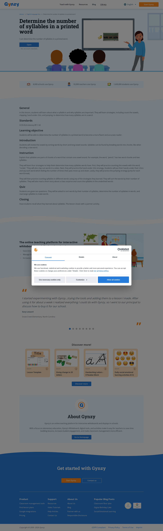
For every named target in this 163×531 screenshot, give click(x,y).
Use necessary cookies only (49, 280)
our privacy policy (101, 271)
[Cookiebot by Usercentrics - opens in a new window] (119, 249)
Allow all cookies (113, 280)
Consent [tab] (48, 257)
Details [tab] (81, 257)
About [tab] (114, 257)
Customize (80, 280)
